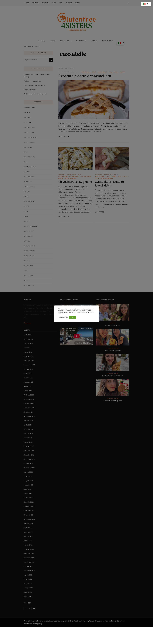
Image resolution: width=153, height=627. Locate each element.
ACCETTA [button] (72, 317)
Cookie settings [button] (63, 317)
